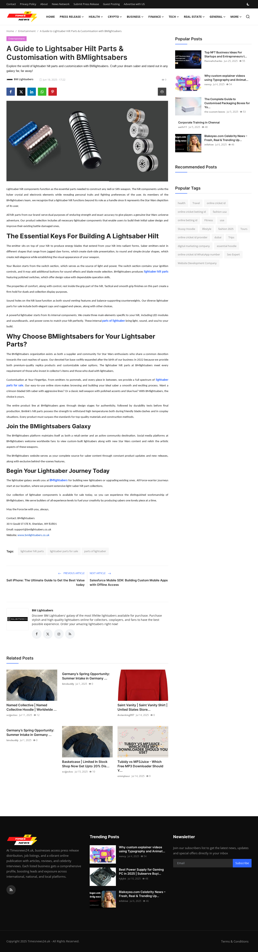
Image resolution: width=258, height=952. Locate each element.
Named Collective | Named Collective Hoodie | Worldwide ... (31, 707)
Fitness (208, 220)
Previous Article (74, 573)
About (44, 4)
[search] (248, 16)
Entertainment (27, 31)
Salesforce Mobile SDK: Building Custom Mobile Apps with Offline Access (129, 582)
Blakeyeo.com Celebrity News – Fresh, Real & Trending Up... (225, 138)
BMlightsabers (59, 480)
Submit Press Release (86, 4)
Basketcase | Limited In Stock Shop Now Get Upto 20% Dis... (85, 764)
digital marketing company (194, 246)
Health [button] (94, 17)
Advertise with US (134, 4)
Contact (11, 4)
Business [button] (133, 17)
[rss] (11, 889)
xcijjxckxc (12, 715)
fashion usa (220, 212)
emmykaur (124, 776)
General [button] (216, 17)
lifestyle (206, 229)
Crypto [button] (113, 17)
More (234, 17)
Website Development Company (197, 263)
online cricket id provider (192, 237)
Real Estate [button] (193, 17)
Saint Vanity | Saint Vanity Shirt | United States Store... (142, 707)
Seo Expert (233, 254)
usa (222, 220)
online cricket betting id (192, 212)
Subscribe (242, 863)
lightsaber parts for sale (64, 551)
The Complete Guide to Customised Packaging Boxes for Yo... (227, 103)
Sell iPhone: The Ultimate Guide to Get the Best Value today (45, 582)
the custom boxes (214, 111)
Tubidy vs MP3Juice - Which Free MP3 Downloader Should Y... (140, 766)
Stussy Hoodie (186, 229)
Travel (196, 203)
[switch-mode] (249, 4)
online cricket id (216, 203)
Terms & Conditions (235, 941)
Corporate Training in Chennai (199, 122)
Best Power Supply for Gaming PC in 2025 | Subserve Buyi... (141, 871)
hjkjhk (122, 878)
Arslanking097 (126, 715)
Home (50, 17)
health (181, 203)
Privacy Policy (28, 4)
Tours (243, 229)
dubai (217, 237)
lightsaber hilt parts (156, 271)
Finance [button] (154, 17)
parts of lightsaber (113, 321)
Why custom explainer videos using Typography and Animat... (226, 77)
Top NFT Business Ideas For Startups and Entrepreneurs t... (225, 54)
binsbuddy (68, 683)
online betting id (187, 220)
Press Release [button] (70, 17)
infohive (209, 144)
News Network (61, 4)
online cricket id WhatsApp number (199, 254)
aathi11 (182, 127)
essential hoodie (226, 246)
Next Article (98, 573)
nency (207, 84)
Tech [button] (172, 17)
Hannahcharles (213, 61)
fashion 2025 (225, 229)
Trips (231, 237)
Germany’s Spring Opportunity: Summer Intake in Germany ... (86, 676)
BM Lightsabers (42, 610)
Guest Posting (111, 4)
